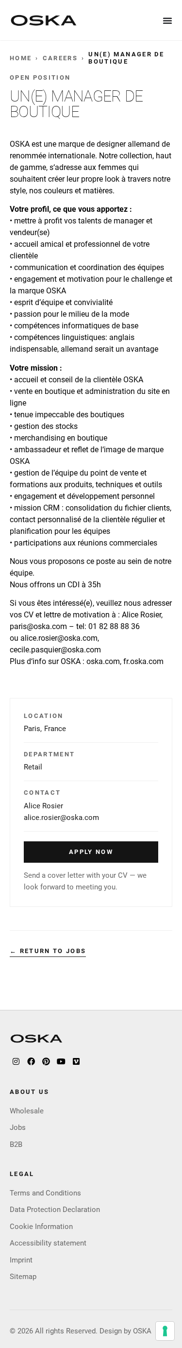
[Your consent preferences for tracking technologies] (165, 1331)
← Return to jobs (48, 951)
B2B (16, 1144)
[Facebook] (31, 1061)
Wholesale (27, 1111)
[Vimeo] (76, 1061)
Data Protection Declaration (55, 1209)
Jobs (18, 1127)
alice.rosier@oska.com (61, 817)
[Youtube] (61, 1061)
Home (21, 58)
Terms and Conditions (45, 1193)
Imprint (21, 1260)
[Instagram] (16, 1061)
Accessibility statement (48, 1243)
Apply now (91, 851)
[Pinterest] (46, 1061)
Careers (60, 58)
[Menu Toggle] (168, 20)
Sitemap (23, 1276)
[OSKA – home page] (44, 20)
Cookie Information (41, 1226)
